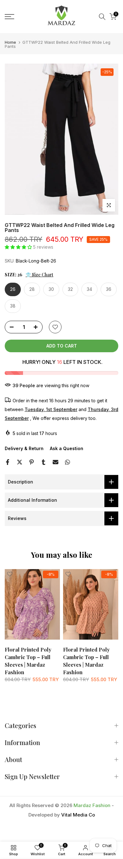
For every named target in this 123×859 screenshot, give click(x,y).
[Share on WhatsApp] (67, 462)
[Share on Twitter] (19, 462)
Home (10, 42)
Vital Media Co (78, 815)
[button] (19, 247)
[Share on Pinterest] (31, 462)
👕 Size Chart (39, 275)
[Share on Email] (55, 462)
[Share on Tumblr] (43, 462)
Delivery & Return (24, 448)
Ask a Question (66, 448)
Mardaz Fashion (91, 805)
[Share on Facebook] (7, 462)
